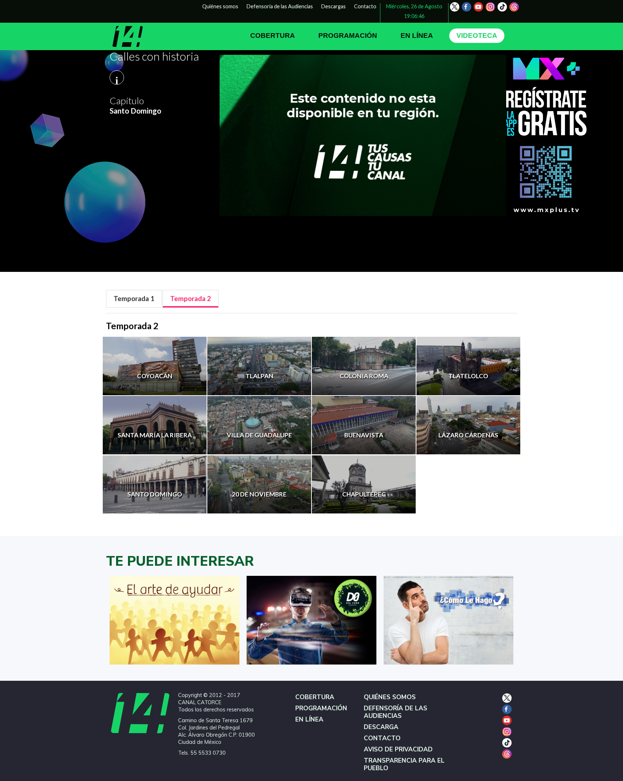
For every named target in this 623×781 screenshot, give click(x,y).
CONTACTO (382, 738)
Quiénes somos (220, 6)
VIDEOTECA (476, 35)
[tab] (134, 299)
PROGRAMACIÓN (347, 35)
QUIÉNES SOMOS (390, 697)
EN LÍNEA (417, 35)
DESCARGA (381, 727)
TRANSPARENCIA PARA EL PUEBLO (404, 764)
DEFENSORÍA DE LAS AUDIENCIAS (395, 712)
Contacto (365, 6)
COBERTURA (272, 35)
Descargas (333, 6)
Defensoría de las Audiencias (280, 6)
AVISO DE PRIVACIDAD (398, 749)
